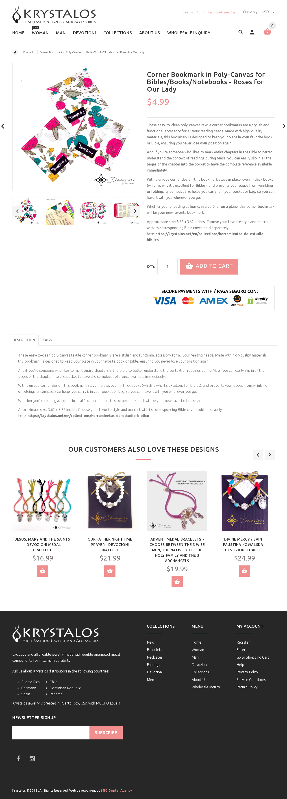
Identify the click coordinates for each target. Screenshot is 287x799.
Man (195, 657)
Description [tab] (24, 340)
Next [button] (135, 211)
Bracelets (154, 650)
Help (240, 665)
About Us (199, 680)
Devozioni (155, 672)
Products (29, 52)
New (150, 642)
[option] (26, 211)
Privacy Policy (247, 672)
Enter (241, 650)
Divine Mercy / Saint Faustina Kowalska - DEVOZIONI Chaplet (244, 544)
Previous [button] (17, 211)
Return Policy (247, 687)
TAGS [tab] (47, 340)
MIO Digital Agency (116, 790)
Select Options (42, 571)
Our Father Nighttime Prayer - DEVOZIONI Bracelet (110, 544)
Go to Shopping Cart (253, 657)
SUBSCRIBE (106, 732)
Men (150, 680)
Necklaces (155, 657)
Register (243, 642)
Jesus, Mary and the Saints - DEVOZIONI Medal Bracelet (42, 544)
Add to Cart (213, 266)
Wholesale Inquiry (206, 687)
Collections (200, 672)
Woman (198, 650)
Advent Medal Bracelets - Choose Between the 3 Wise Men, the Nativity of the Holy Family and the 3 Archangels (177, 550)
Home (196, 642)
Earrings (153, 665)
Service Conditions (251, 680)
